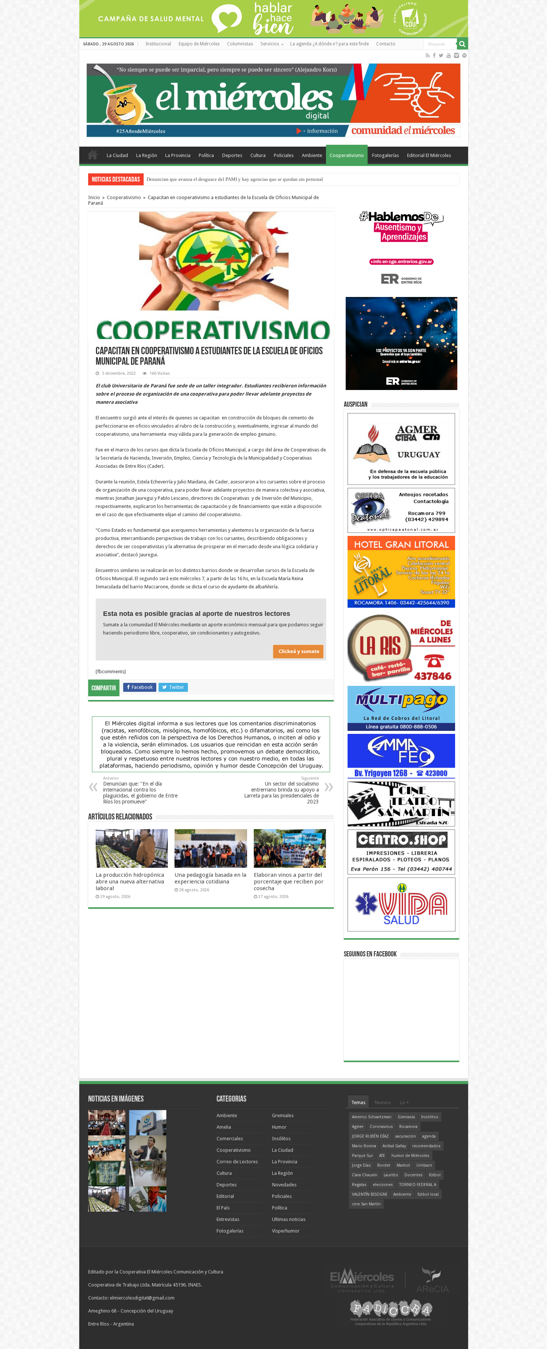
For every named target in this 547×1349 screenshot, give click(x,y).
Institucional (158, 44)
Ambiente (312, 155)
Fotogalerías (385, 155)
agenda (429, 1136)
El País (223, 1208)
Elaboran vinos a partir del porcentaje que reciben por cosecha (289, 882)
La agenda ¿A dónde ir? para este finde (329, 44)
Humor (279, 1127)
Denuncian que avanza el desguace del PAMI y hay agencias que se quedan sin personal (235, 179)
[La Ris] (401, 646)
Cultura (258, 155)
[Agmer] (401, 448)
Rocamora (408, 1126)
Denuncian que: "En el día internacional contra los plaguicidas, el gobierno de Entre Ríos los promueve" (140, 790)
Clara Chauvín (364, 1175)
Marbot (403, 1165)
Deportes (232, 155)
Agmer (358, 1126)
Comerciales (230, 1138)
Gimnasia (406, 1117)
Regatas (359, 1184)
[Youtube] (449, 55)
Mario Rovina (364, 1146)
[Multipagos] (401, 708)
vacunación (405, 1136)
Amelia (224, 1127)
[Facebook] (434, 55)
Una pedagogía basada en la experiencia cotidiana (210, 878)
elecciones (383, 1184)
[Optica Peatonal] (401, 510)
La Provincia (178, 155)
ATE (382, 1155)
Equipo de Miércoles (199, 44)
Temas (358, 1102)
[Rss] (428, 55)
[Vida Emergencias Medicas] (401, 904)
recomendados (426, 1146)
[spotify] (464, 55)
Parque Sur (362, 1155)
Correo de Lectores (237, 1161)
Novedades (284, 1184)
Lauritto (391, 1175)
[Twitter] (441, 55)
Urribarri (424, 1165)
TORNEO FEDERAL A (417, 1184)
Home (92, 154)
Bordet (383, 1165)
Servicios (269, 44)
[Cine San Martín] (401, 803)
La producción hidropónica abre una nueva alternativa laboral (130, 882)
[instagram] (456, 55)
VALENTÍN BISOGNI (369, 1194)
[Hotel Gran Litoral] (401, 571)
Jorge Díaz (361, 1165)
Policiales (284, 155)
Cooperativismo (347, 155)
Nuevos (383, 1102)
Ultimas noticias (289, 1219)
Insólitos (281, 1138)
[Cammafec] (401, 755)
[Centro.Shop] (401, 851)
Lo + (404, 1102)
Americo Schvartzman (371, 1117)
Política (206, 155)
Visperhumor (286, 1231)
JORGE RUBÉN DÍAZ (370, 1136)
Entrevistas (228, 1219)
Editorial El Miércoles (429, 155)
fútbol (435, 1175)
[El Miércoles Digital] (274, 99)
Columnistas (240, 44)
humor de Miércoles (410, 1155)
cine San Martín (366, 1204)
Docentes (413, 1175)
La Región (146, 155)
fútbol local (428, 1194)
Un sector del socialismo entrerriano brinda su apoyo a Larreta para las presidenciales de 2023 (281, 790)
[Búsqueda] (462, 43)
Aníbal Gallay (394, 1146)
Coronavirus (381, 1126)
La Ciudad (117, 155)
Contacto (386, 44)
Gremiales (283, 1115)
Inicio (94, 197)
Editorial (225, 1196)
